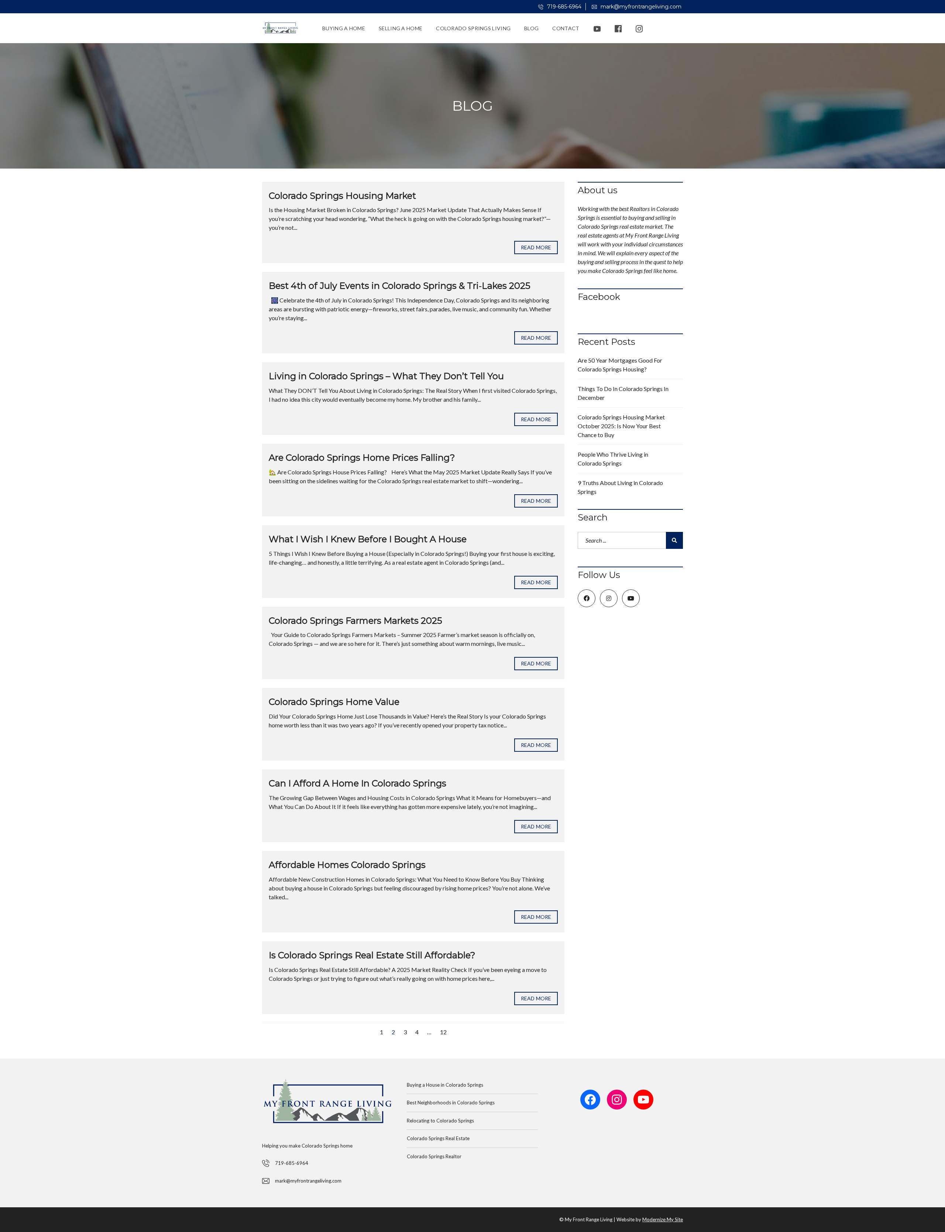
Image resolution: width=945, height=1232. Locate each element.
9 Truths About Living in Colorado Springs (620, 487)
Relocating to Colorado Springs (440, 1121)
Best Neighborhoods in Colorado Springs (451, 1102)
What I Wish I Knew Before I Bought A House (368, 539)
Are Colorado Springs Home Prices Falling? (362, 457)
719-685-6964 (563, 6)
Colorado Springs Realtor (434, 1156)
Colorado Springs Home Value (334, 701)
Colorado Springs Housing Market (342, 195)
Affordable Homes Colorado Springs (347, 864)
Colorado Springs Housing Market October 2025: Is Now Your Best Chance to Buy (621, 425)
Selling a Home (400, 28)
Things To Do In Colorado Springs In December (623, 393)
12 (443, 1031)
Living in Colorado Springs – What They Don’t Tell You (386, 376)
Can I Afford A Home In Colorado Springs (357, 783)
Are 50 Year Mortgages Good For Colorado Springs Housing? (620, 365)
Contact (565, 28)
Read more (536, 247)
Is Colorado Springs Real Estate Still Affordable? (372, 955)
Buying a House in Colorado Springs (445, 1085)
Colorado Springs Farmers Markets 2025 (355, 620)
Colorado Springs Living (473, 28)
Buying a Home (343, 28)
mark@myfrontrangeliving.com (640, 6)
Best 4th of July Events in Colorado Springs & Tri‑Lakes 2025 (399, 285)
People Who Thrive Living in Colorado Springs (613, 459)
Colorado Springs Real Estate (438, 1138)
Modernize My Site (662, 1219)
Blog (531, 28)
